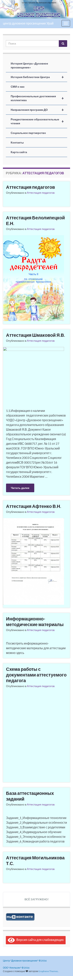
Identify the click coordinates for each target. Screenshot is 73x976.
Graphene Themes (48, 971)
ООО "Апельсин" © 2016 (16, 967)
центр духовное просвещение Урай (28, 23)
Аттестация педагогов (30, 187)
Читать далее (20, 487)
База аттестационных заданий (30, 796)
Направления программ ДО (37, 109)
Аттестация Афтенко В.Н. (33, 506)
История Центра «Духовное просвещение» (29, 65)
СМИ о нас (18, 86)
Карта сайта (19, 152)
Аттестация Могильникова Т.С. (35, 860)
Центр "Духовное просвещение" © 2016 (25, 960)
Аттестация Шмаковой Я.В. (35, 335)
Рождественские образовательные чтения (37, 121)
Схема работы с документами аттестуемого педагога (36, 674)
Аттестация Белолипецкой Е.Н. (35, 220)
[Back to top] (64, 967)
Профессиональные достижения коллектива (37, 98)
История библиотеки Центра (37, 77)
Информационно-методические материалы (35, 621)
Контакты (17, 142)
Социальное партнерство (28, 132)
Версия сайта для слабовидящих (39, 939)
